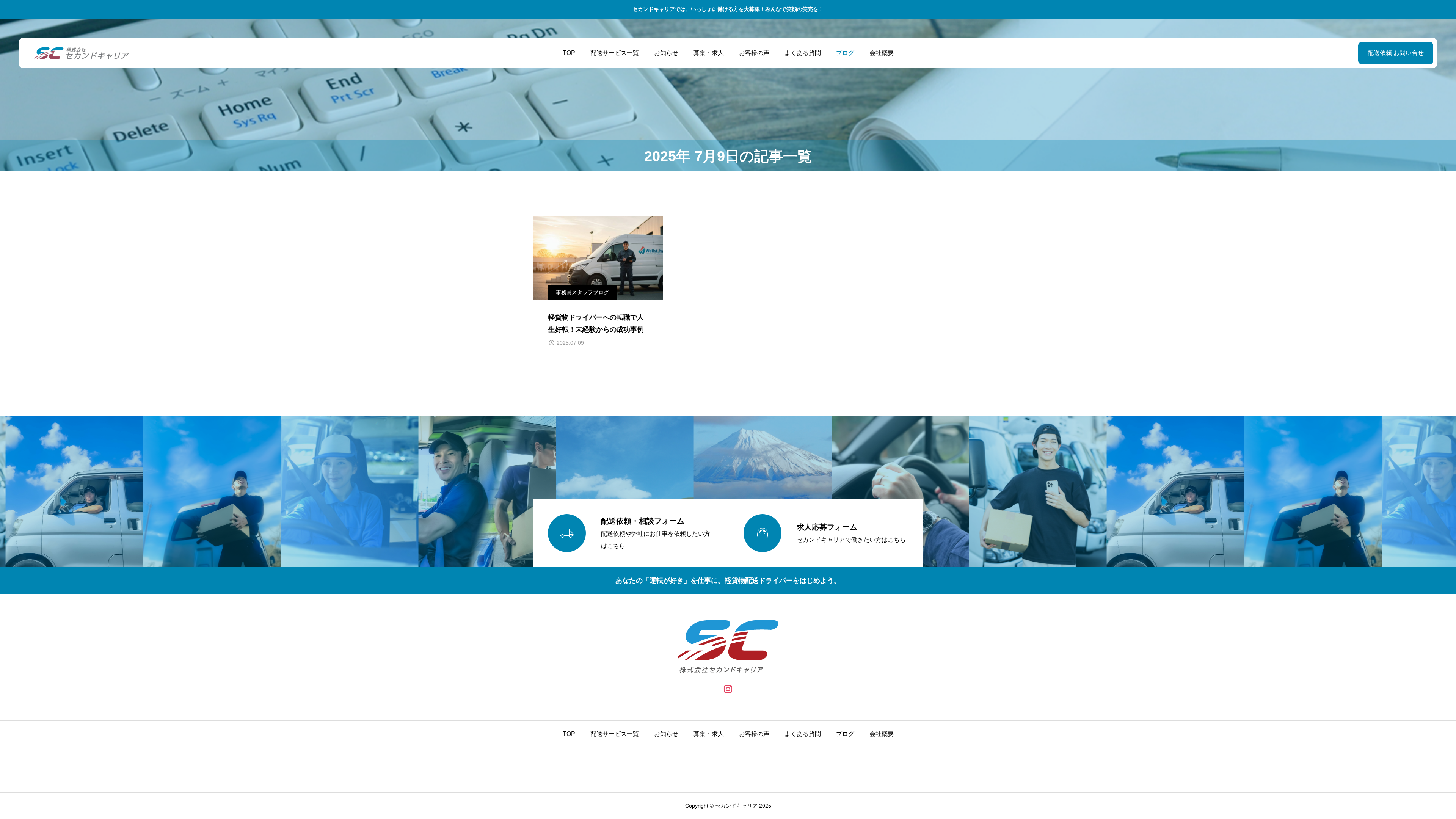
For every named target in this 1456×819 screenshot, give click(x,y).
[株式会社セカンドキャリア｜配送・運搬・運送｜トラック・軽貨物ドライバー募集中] (81, 53)
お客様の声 (754, 53)
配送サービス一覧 (614, 53)
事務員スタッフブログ (582, 292)
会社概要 (881, 53)
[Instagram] (728, 689)
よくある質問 (802, 53)
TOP (569, 53)
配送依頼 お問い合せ (1396, 53)
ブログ (845, 53)
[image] (598, 258)
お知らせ (666, 53)
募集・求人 (708, 53)
